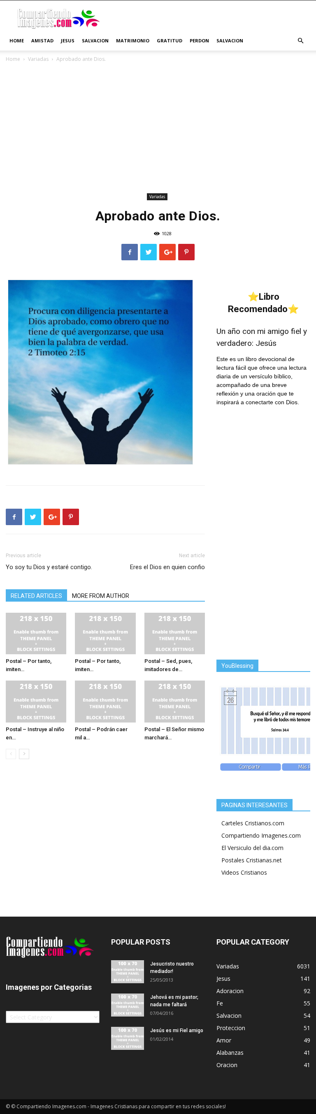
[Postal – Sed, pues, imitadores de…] (174, 633)
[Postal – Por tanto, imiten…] (36, 633)
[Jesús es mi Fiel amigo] (127, 1038)
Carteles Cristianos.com (252, 823)
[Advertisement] (158, 129)
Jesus (67, 40)
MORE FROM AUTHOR (100, 596)
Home (16, 40)
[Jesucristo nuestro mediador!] (127, 971)
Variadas (38, 59)
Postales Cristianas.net (251, 860)
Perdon (199, 40)
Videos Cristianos (244, 872)
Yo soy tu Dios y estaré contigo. (49, 567)
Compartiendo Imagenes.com (261, 835)
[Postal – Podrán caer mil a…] (105, 701)
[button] (300, 41)
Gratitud (169, 40)
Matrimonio (132, 40)
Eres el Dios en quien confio (167, 567)
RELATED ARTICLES (36, 596)
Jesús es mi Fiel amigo (176, 1030)
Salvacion (95, 40)
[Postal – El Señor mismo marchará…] (174, 701)
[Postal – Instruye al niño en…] (36, 701)
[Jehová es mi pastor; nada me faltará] (127, 1005)
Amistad (42, 40)
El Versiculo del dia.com (252, 848)
